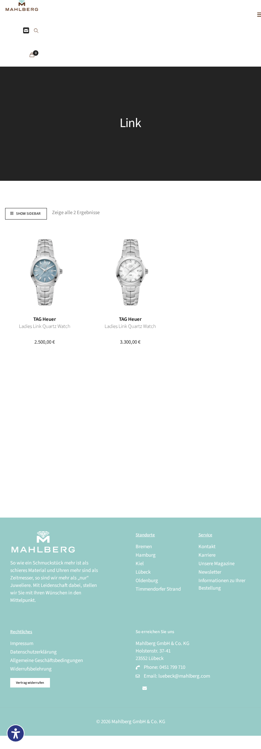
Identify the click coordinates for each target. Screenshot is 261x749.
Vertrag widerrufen (30, 682)
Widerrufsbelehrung (31, 669)
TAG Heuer (44, 319)
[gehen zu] (36, 31)
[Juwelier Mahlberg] (21, 7)
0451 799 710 (172, 667)
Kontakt (206, 546)
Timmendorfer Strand (158, 589)
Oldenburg (147, 580)
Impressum (21, 643)
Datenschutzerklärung (33, 652)
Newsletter (209, 572)
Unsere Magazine (216, 563)
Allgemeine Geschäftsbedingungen (46, 660)
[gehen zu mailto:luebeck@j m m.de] (144, 688)
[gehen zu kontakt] (26, 30)
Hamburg (146, 555)
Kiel (140, 563)
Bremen (144, 546)
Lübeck (143, 572)
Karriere (206, 555)
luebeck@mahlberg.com (184, 676)
